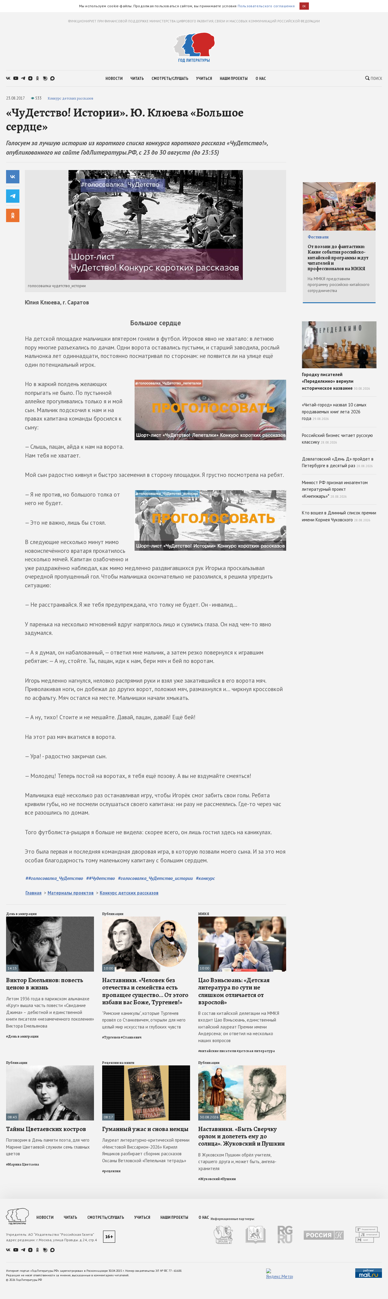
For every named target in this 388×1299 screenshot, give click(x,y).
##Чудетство (100, 878)
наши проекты (234, 78)
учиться (204, 78)
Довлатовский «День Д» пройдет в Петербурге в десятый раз (337, 462)
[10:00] (146, 919)
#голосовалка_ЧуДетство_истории (155, 878)
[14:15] (50, 919)
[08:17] (146, 1068)
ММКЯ (203, 913)
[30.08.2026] (242, 1068)
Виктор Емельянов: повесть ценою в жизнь (44, 983)
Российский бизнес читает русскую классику (337, 438)
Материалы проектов (71, 893)
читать (137, 78)
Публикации (112, 913)
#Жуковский (209, 1178)
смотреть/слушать (170, 78)
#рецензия (111, 1171)
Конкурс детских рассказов (70, 98)
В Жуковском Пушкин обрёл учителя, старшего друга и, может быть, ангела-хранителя (237, 1161)
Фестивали (318, 237)
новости (113, 78)
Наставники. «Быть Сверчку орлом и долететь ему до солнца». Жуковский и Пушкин (241, 1136)
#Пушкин (228, 1178)
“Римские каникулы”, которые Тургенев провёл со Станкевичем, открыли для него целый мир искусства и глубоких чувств (144, 1020)
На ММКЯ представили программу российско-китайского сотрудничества (339, 284)
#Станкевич (131, 1037)
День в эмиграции (21, 913)
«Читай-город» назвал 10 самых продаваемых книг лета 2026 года (334, 411)
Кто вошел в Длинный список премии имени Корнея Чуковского (339, 516)
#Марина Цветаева (22, 1164)
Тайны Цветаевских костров (46, 1129)
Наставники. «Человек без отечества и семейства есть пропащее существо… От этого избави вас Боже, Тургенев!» (145, 991)
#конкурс (205, 878)
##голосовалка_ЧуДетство (54, 878)
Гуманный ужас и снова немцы (145, 1129)
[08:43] (50, 1068)
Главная (33, 893)
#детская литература (256, 1050)
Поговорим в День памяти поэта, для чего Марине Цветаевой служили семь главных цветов (48, 1146)
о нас (261, 78)
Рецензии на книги (118, 1062)
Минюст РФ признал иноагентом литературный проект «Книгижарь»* (335, 489)
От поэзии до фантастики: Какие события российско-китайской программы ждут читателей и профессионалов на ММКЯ (338, 258)
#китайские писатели (217, 1050)
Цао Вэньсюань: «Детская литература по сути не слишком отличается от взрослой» (233, 991)
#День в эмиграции (22, 1036)
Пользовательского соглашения (266, 6)
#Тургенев (111, 1037)
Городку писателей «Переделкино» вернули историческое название (336, 381)
